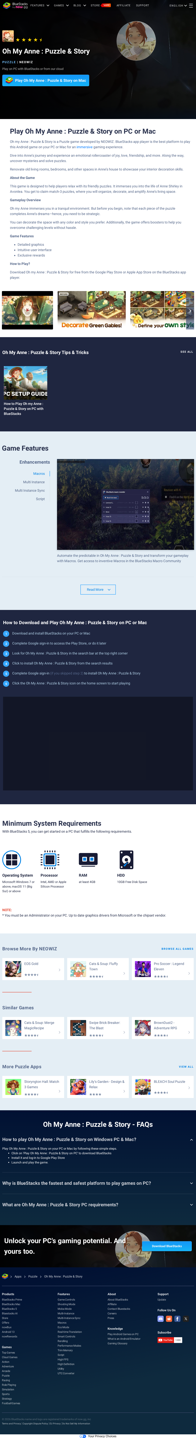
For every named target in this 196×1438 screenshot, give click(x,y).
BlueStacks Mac (11, 1304)
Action (5, 1361)
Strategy (7, 1398)
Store (100, 5)
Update (162, 1299)
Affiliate (124, 5)
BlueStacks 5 (9, 1308)
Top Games (8, 1352)
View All (186, 1066)
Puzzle (9, 62)
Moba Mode (64, 1308)
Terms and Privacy (11, 1423)
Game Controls (66, 1299)
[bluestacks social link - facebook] (177, 1319)
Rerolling (63, 1341)
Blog (77, 5)
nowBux (6, 1327)
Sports (6, 1394)
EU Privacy (55, 1423)
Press (111, 1318)
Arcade (6, 1371)
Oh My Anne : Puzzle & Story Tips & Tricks (45, 352)
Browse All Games (178, 948)
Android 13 (8, 1331)
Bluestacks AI (9, 1313)
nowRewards (9, 1336)
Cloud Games (9, 1357)
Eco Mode (63, 1327)
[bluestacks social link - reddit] (169, 1319)
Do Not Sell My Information (76, 1423)
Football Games (11, 1403)
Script (61, 1354)
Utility (61, 1368)
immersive (85, 147)
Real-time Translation (70, 1331)
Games (59, 5)
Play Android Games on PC (123, 1334)
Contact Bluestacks (119, 1308)
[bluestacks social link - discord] (161, 1319)
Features (37, 5)
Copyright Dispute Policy (35, 1423)
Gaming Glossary (117, 1343)
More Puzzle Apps (22, 1066)
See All (186, 351)
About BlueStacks (118, 1299)
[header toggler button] (191, 5)
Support (142, 5)
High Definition (66, 1364)
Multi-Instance (66, 1313)
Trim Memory (65, 1350)
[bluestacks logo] (15, 5)
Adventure (8, 1366)
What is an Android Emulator (124, 1338)
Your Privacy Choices (102, 1436)
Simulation (8, 1389)
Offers (5, 1322)
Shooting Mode (66, 1304)
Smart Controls (66, 1336)
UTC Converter (66, 1373)
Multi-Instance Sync (69, 1318)
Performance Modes (69, 1345)
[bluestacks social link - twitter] (186, 1319)
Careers (112, 1313)
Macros (62, 1322)
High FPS (63, 1359)
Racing (6, 1380)
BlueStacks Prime (12, 1299)
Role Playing (9, 1384)
